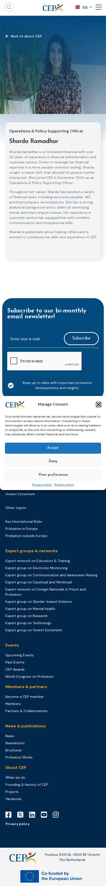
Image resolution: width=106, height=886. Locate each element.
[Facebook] (10, 814)
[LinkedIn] (34, 814)
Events (12, 645)
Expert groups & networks (31, 550)
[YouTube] (46, 814)
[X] (22, 814)
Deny (53, 461)
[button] (98, 404)
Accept (53, 448)
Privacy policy (42, 485)
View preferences (53, 475)
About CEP (15, 767)
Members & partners (26, 686)
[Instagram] (58, 814)
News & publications (25, 726)
